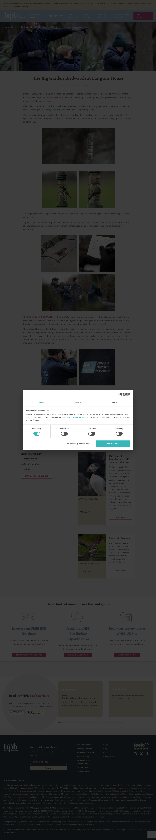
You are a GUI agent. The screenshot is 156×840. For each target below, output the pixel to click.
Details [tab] (78, 402)
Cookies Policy (76, 417)
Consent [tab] (41, 402)
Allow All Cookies (112, 444)
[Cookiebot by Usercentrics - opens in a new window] (119, 394)
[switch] (64, 434)
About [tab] (114, 402)
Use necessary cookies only (77, 444)
